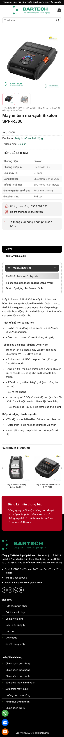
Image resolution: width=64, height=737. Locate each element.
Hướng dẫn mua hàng (17, 695)
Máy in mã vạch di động (29, 138)
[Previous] (7, 61)
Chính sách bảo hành (17, 676)
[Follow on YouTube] (21, 590)
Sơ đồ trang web (15, 643)
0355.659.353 (39, 206)
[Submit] (58, 20)
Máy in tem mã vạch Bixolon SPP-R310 (48, 485)
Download (11, 637)
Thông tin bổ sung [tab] (16, 256)
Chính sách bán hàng (17, 663)
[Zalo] (5, 722)
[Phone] (5, 713)
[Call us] (15, 590)
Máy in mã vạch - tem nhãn (33, 107)
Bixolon (22, 143)
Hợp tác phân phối (16, 605)
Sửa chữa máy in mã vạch (20, 682)
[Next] (56, 61)
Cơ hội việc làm (14, 618)
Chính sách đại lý (15, 707)
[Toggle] (5, 222)
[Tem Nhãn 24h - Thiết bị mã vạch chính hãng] (31, 10)
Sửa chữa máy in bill (17, 688)
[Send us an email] (10, 590)
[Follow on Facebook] (4, 590)
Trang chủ (8, 107)
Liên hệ (9, 631)
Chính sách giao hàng (17, 669)
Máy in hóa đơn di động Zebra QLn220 (16, 485)
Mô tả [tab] (9, 249)
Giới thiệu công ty (15, 624)
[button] (4, 10)
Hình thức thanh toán (17, 701)
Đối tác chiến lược (15, 612)
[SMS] (5, 731)
